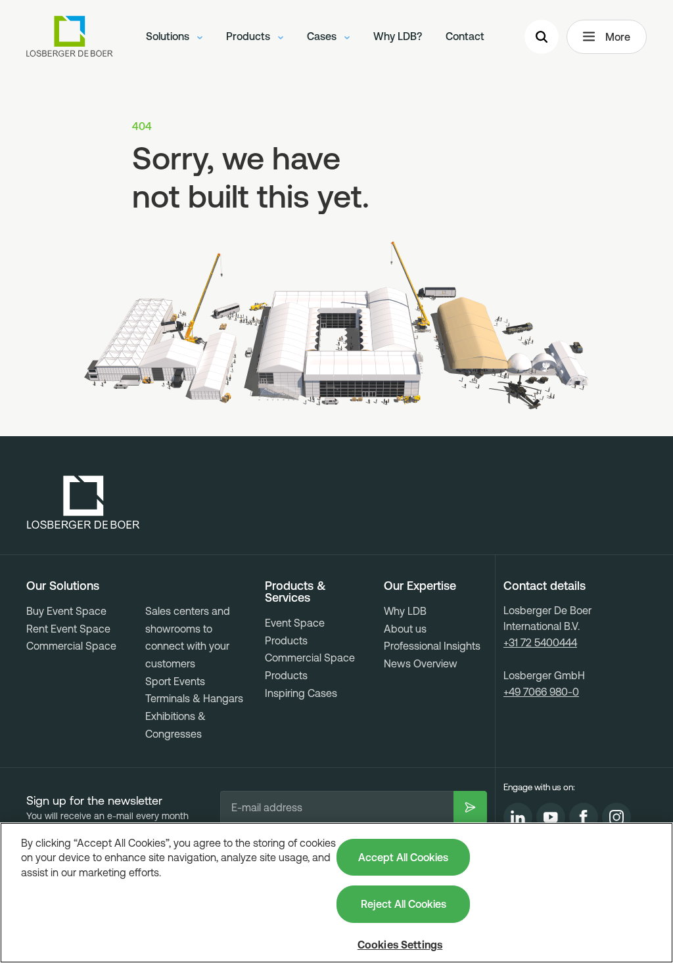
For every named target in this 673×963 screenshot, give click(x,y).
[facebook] (583, 817)
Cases (323, 36)
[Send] (470, 807)
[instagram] (616, 817)
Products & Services (295, 592)
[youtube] (550, 817)
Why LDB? (397, 36)
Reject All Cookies (403, 904)
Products (249, 36)
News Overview (420, 663)
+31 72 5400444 (540, 642)
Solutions (169, 36)
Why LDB (405, 611)
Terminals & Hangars (194, 698)
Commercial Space (71, 646)
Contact (465, 36)
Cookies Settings (400, 945)
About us (405, 629)
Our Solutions (62, 586)
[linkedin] (517, 817)
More (617, 37)
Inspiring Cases (301, 693)
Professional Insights (432, 646)
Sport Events (175, 681)
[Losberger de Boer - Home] (83, 502)
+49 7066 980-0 (541, 692)
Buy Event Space (66, 611)
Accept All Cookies (403, 857)
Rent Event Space (68, 629)
